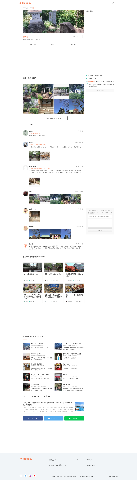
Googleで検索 (100, 90)
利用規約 (59, 476)
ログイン (114, 3)
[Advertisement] (53, 62)
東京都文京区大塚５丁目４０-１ (97, 75)
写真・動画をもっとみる (53, 118)
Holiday (25, 2)
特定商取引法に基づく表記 (86, 476)
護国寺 (25, 36)
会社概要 (53, 476)
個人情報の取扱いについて (70, 476)
